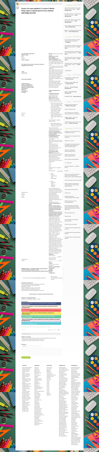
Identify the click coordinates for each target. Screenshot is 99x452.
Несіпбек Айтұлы (74, 390)
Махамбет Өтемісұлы (75, 367)
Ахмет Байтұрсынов (63, 368)
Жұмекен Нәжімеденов (63, 412)
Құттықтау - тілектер (26, 397)
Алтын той (49, 378)
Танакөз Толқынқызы (75, 411)
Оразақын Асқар (74, 398)
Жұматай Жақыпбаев (63, 409)
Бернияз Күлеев (62, 394)
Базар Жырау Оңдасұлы (64, 393)
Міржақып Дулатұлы (75, 386)
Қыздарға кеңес (25, 408)
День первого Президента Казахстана (37, 417)
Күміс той (49, 380)
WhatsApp (30, 299)
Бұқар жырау (61, 399)
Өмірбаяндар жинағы (26, 383)
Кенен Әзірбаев (62, 418)
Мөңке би (73, 381)
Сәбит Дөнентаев (74, 406)
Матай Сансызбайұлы (75, 373)
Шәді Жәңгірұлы (74, 431)
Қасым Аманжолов (63, 427)
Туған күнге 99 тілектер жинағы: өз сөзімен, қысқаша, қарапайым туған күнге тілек (39, 338)
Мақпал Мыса (74, 372)
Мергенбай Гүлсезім (70, 118)
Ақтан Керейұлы (62, 371)
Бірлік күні (36, 385)
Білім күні (36, 401)
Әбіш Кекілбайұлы (62, 385)
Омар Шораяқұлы (75, 393)
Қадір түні (49, 394)
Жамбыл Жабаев (62, 402)
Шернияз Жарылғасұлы (76, 437)
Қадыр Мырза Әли (63, 423)
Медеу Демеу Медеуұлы (76, 383)
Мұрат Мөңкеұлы (74, 376)
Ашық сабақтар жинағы (27, 367)
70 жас (48, 391)
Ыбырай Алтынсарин (75, 442)
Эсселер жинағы (25, 387)
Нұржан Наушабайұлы (75, 391)
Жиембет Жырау (62, 408)
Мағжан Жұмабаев (75, 368)
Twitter (39, 299)
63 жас (48, 390)
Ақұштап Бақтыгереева (63, 370)
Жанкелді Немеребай (63, 407)
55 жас (48, 387)
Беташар (48, 377)
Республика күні (37, 409)
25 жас (48, 382)
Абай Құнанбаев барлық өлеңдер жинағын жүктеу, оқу (33, 339)
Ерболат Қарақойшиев (63, 432)
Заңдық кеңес (25, 406)
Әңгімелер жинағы (26, 391)
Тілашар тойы (49, 373)
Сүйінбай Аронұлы (75, 403)
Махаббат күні (37, 383)
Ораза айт (49, 393)
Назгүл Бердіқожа (75, 388)
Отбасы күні (36, 402)
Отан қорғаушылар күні (39, 391)
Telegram (35, 299)
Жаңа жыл (36, 367)
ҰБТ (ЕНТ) (24, 401)
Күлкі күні (36, 381)
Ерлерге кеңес (25, 407)
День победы (37, 393)
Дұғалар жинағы (25, 396)
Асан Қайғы (61, 376)
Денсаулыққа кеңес (26, 404)
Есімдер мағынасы (26, 394)
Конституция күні (37, 399)
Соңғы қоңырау (37, 394)
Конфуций (68, 42)
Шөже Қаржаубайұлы (75, 439)
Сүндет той (49, 372)
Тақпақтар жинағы (26, 370)
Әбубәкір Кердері (62, 383)
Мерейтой (49, 371)
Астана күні (36, 398)
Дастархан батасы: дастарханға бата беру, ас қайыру (33, 340)
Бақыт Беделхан (62, 387)
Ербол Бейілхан (62, 431)
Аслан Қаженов (62, 377)
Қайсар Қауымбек (62, 424)
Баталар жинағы (25, 392)
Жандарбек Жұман (63, 406)
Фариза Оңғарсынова (75, 440)
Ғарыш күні (36, 382)
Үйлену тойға (49, 367)
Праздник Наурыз (38, 380)
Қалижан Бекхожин (63, 426)
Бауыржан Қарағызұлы (63, 392)
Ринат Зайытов (74, 399)
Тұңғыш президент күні (39, 414)
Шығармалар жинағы (26, 386)
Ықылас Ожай (74, 443)
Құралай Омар (62, 428)
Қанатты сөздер (25, 399)
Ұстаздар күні (37, 406)
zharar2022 (54, 329)
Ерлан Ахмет (61, 433)
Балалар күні (37, 396)
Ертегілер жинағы (25, 393)
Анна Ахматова (62, 382)
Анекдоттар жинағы (26, 388)
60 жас (48, 388)
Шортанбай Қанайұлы (75, 438)
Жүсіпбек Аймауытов (63, 413)
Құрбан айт (36, 424)
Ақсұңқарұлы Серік (63, 375)
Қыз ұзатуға (49, 368)
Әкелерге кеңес (25, 409)
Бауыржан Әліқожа (63, 391)
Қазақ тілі (49, 326)
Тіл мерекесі (36, 403)
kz (23, 326)
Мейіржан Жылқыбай (70, 105)
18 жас (48, 381)
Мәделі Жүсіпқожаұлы (75, 375)
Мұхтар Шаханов (74, 387)
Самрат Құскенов (69, 79)
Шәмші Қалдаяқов (75, 434)
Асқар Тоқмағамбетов (63, 378)
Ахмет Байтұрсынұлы (70, 26)
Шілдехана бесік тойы (51, 375)
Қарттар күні (37, 404)
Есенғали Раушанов (63, 429)
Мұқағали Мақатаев (75, 385)
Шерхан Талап (74, 436)
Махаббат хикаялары (26, 398)
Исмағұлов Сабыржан (63, 416)
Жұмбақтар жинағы (26, 375)
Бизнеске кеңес (25, 403)
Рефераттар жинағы (26, 378)
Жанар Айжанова (62, 403)
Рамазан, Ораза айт (38, 423)
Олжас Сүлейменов (75, 394)
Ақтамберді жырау (63, 373)
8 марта (36, 377)
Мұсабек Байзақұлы (75, 377)
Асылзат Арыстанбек (63, 380)
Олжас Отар (73, 396)
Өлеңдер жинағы (25, 385)
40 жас (48, 385)
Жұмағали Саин (62, 411)
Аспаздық (24, 390)
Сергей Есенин (74, 407)
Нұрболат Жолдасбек (75, 392)
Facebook (23, 299)
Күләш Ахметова (62, 419)
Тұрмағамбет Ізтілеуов (75, 417)
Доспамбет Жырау (63, 401)
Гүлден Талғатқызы (73, 123)
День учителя (37, 407)
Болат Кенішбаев (62, 398)
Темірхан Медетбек (75, 413)
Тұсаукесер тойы (50, 376)
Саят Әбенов (73, 404)
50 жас (48, 386)
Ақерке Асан (61, 372)
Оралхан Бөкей (74, 397)
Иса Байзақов (62, 414)
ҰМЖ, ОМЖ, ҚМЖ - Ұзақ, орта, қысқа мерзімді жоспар (35, 326)
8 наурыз (36, 376)
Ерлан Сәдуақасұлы (63, 436)
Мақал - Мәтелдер (25, 373)
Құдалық (48, 370)
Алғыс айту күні (37, 375)
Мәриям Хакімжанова (75, 382)
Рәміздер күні (37, 397)
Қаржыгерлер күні (38, 413)
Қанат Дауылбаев (62, 421)
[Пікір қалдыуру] (17, 8)
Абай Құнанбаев (62, 367)
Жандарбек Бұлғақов (63, 404)
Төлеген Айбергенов (75, 416)
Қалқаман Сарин (62, 422)
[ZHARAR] (17, 4)
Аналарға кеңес (25, 411)
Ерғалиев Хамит (62, 434)
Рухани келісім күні (38, 408)
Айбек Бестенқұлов (63, 381)
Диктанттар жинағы (26, 368)
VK (26, 299)
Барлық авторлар (68, 70)
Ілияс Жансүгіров (74, 444)
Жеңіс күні (36, 392)
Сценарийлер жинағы (26, 380)
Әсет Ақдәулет (62, 386)
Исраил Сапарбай (62, 417)
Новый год (36, 368)
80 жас (48, 392)
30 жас (48, 383)
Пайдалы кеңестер (26, 402)
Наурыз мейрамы (38, 378)
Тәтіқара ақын (74, 412)
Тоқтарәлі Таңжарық (75, 414)
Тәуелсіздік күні (37, 419)
